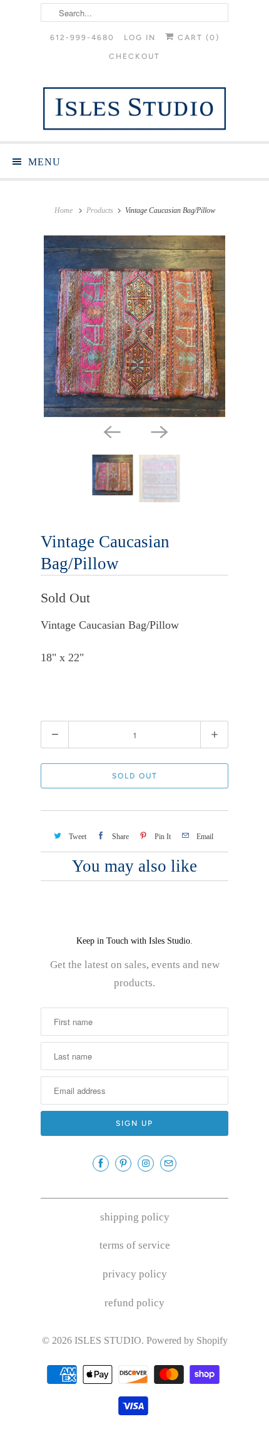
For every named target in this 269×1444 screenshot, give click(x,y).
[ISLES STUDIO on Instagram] (146, 1163)
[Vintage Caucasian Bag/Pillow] (134, 326)
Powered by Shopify (187, 1340)
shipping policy (135, 1217)
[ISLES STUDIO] (134, 108)
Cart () (197, 37)
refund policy (134, 1303)
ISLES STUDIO (107, 1340)
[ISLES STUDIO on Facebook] (101, 1163)
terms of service (134, 1245)
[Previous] (110, 431)
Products (99, 210)
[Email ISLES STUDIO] (168, 1163)
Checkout (134, 56)
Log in (140, 37)
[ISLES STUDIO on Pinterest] (123, 1163)
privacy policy (135, 1274)
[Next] (158, 431)
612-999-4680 (82, 37)
